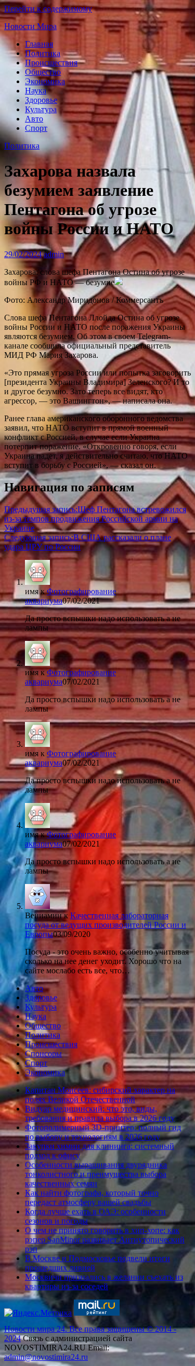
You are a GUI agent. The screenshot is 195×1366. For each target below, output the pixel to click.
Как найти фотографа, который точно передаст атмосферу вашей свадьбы (92, 1197)
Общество (43, 72)
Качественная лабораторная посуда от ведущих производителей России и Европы (105, 925)
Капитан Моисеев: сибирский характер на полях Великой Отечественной (100, 1095)
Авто (34, 118)
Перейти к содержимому (48, 8)
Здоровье (41, 100)
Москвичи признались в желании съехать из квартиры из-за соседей (104, 1282)
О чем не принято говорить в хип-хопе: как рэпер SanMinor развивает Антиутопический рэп (105, 1239)
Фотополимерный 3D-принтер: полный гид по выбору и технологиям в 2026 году (103, 1132)
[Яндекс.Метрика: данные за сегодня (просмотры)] (38, 1313)
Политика (42, 53)
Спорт (36, 128)
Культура (41, 109)
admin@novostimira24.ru (46, 1356)
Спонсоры (43, 1053)
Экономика (45, 81)
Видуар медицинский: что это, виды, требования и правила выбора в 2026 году (100, 1113)
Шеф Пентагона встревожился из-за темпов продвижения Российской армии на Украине (95, 518)
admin (54, 254)
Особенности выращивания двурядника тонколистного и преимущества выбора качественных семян (96, 1174)
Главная (39, 43)
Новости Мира (30, 26)
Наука (35, 90)
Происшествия (51, 62)
